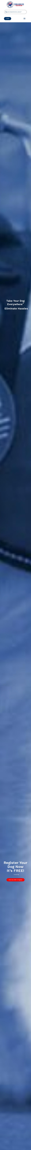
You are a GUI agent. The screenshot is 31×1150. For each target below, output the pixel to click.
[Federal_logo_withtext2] (15, 1)
